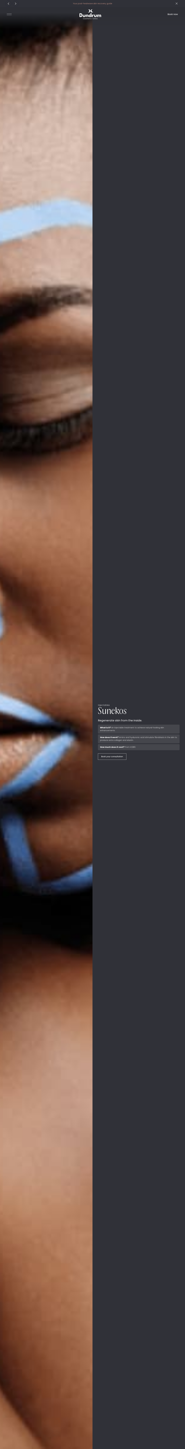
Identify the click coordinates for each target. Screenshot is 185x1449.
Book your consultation (112, 756)
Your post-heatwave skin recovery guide (92, 3)
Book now (173, 14)
